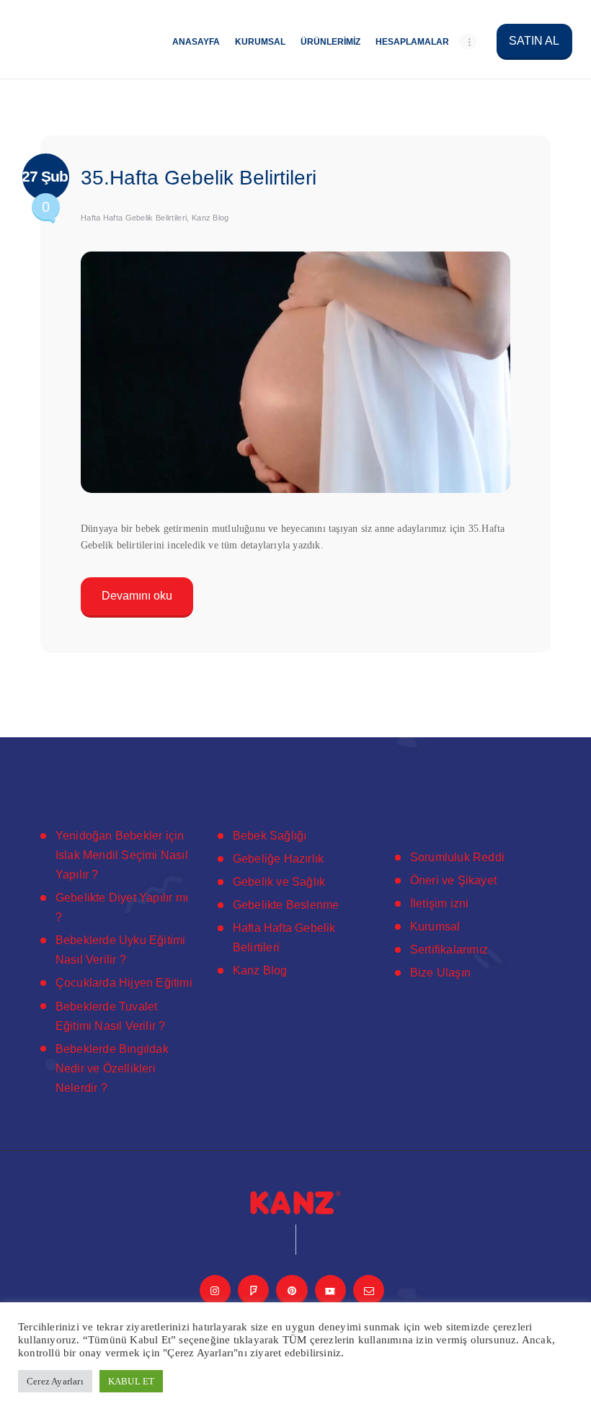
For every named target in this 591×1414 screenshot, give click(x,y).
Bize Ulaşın (440, 972)
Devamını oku (137, 596)
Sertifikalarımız (449, 949)
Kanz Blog (210, 217)
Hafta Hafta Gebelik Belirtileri (134, 217)
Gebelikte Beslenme (286, 905)
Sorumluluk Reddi (457, 857)
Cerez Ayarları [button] (55, 1381)
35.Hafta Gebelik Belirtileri (198, 177)
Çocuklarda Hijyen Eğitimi (123, 983)
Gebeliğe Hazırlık (278, 859)
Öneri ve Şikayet (453, 880)
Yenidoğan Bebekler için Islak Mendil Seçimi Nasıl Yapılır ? (121, 855)
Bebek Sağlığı (270, 836)
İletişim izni (439, 903)
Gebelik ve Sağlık (279, 882)
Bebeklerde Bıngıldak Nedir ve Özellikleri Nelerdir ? (112, 1068)
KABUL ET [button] (131, 1381)
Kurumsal (435, 926)
